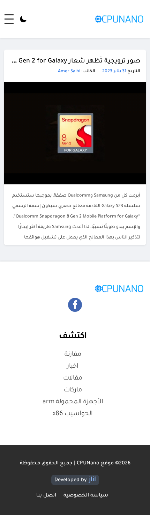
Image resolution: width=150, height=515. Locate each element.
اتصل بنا (46, 496)
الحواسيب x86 (73, 414)
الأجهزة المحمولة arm (73, 402)
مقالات (72, 378)
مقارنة (73, 354)
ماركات (73, 390)
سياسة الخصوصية (85, 496)
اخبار (72, 366)
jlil (92, 480)
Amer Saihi (69, 71)
